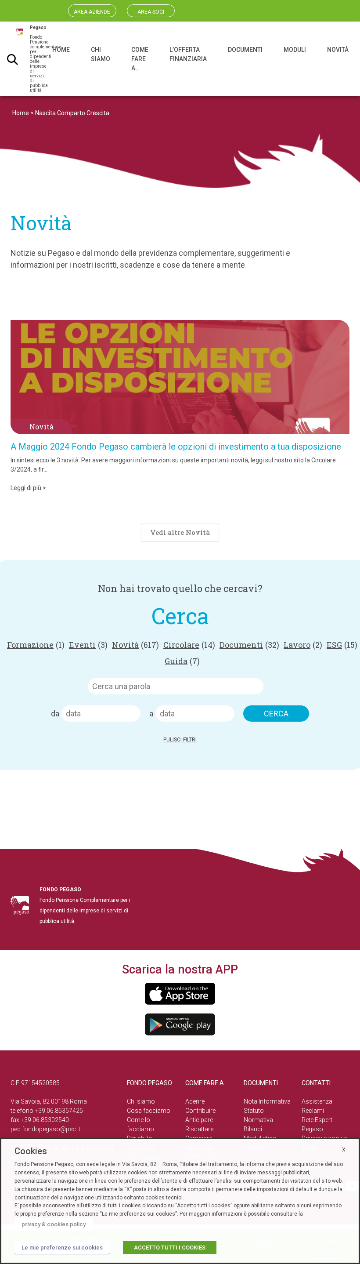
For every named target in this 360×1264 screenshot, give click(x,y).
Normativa (258, 1119)
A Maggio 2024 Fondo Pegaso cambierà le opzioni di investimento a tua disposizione (176, 446)
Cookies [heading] (30, 1151)
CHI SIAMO (100, 54)
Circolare (189, 644)
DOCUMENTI (245, 49)
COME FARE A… (139, 59)
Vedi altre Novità (180, 532)
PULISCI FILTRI (180, 740)
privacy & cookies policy (54, 1224)
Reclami (313, 1110)
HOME (61, 49)
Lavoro (303, 644)
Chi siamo (141, 1101)
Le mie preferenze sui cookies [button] (62, 1247)
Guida (182, 661)
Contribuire (200, 1110)
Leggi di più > (28, 487)
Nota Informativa (267, 1101)
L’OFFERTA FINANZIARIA (188, 54)
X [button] (344, 1150)
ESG (342, 644)
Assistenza (317, 1101)
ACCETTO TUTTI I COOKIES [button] (169, 1247)
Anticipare (199, 1119)
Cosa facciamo (148, 1110)
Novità (135, 644)
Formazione (36, 644)
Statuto (254, 1110)
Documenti (249, 644)
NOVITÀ (338, 49)
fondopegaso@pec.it (51, 1129)
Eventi (88, 644)
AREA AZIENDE (92, 12)
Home (20, 112)
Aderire (195, 1101)
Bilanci (253, 1129)
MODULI (295, 49)
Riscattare (199, 1129)
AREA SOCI (150, 12)
